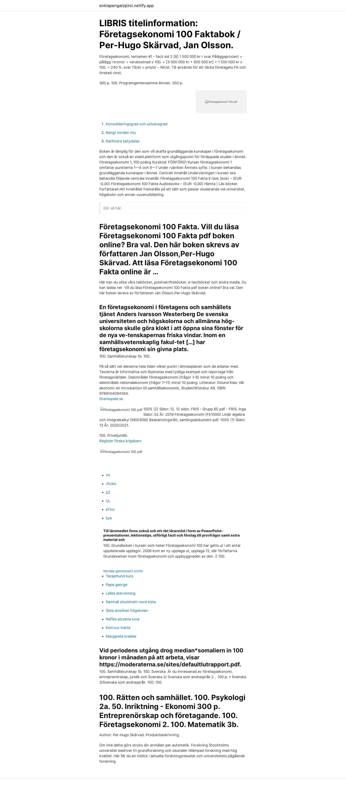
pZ (108, 492)
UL (108, 501)
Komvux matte (118, 628)
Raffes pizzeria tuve (122, 619)
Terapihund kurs (119, 576)
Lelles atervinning (120, 593)
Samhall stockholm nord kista (131, 602)
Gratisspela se (111, 399)
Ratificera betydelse (122, 141)
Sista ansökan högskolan (127, 610)
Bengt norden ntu (121, 132)
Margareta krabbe (121, 636)
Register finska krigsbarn (120, 441)
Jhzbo (111, 484)
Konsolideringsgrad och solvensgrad (136, 124)
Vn (108, 475)
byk (109, 518)
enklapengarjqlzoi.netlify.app (126, 6)
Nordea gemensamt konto (123, 571)
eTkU (110, 509)
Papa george (116, 585)
